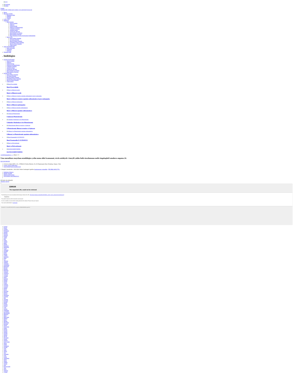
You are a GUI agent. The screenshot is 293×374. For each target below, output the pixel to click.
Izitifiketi (9, 16)
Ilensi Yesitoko (10, 22)
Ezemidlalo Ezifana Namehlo (17, 42)
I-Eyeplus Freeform (14, 39)
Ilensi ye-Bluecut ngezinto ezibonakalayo (19, 110)
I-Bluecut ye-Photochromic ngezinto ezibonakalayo (23, 134)
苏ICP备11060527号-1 (54, 169)
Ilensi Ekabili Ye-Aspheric (16, 33)
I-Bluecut (12, 24)
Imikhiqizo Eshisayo (9, 172)
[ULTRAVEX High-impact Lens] (15, 137)
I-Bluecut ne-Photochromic (16, 27)
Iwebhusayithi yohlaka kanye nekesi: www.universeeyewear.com (16, 9)
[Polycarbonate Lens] (13, 143)
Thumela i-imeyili (5, 181)
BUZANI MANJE (5, 161)
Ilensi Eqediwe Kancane (16, 34)
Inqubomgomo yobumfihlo (40, 169)
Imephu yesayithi (8, 173)
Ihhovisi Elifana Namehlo (16, 41)
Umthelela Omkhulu (15, 28)
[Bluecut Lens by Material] (17, 107)
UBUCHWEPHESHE (9, 46)
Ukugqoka (9, 49)
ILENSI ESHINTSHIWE (15, 152)
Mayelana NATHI (8, 13)
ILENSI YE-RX (8, 73)
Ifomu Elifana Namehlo (15, 38)
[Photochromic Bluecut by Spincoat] (18, 125)
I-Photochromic (13, 26)
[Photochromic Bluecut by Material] (20, 131)
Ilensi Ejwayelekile (12, 87)
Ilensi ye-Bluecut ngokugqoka (16, 105)
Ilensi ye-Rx (10, 37)
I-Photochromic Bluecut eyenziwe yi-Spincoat (21, 128)
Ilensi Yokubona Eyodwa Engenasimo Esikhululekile (22, 35)
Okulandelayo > (8, 155)
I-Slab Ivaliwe (13, 45)
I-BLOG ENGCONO (9, 175)
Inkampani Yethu (11, 15)
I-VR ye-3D (7, 19)
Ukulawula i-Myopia (15, 31)
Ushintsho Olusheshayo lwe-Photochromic (20, 122)
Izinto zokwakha (11, 48)
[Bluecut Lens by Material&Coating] (24, 96)
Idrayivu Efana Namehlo (16, 44)
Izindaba (9, 18)
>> (12, 155)
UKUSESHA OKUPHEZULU (11, 176)
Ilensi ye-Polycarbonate (14, 146)
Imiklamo (9, 50)
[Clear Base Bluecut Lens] (13, 90)
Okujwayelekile (13, 23)
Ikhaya (5, 12)
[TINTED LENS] (13, 149)
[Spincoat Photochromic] (13, 113)
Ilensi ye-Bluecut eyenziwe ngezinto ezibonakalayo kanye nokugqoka (28, 99)
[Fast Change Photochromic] (18, 119)
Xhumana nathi (7, 52)
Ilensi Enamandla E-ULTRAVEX (17, 140)
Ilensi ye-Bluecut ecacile (14, 93)
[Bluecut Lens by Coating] (14, 101)
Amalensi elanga (14, 30)
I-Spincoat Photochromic (14, 116)
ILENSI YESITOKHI (9, 59)
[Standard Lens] (12, 84)
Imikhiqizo (6, 20)
